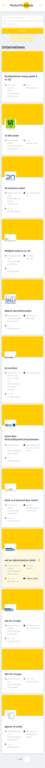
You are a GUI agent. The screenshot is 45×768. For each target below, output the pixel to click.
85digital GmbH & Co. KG (17, 250)
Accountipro (11, 368)
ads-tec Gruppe (13, 620)
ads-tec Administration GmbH (20, 560)
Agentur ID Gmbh (13, 726)
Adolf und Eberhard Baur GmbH (21, 500)
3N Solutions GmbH (15, 188)
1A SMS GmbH (12, 135)
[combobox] (22, 18)
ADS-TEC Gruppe (13, 674)
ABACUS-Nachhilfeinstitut (18, 311)
